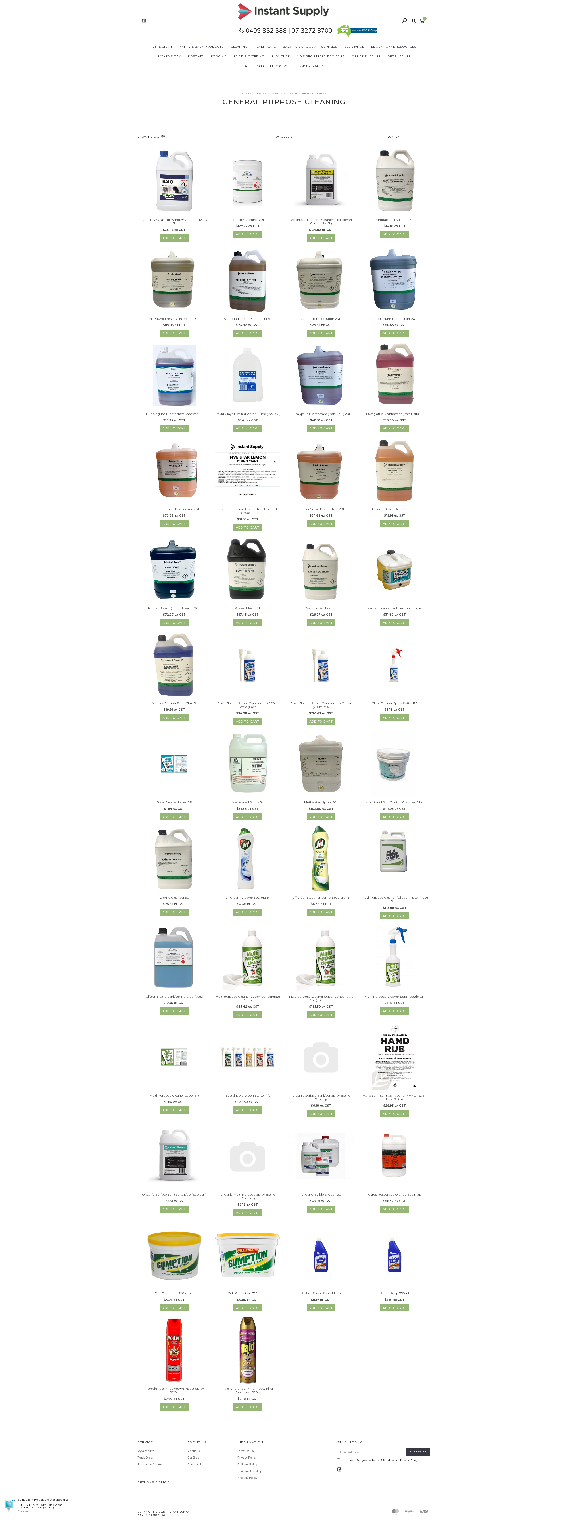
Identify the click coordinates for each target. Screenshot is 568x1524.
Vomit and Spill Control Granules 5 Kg (394, 802)
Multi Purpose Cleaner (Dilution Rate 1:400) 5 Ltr (394, 899)
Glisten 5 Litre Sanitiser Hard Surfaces (174, 997)
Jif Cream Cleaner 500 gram (247, 898)
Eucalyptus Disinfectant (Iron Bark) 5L (394, 414)
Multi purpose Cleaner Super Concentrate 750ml (247, 998)
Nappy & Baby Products (201, 46)
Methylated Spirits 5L (248, 802)
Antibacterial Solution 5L (394, 220)
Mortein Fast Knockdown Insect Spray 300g (174, 1390)
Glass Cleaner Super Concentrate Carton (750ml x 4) (321, 705)
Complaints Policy (249, 1471)
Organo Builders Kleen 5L (321, 1194)
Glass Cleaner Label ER (174, 802)
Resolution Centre (150, 1464)
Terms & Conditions (384, 1460)
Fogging (218, 56)
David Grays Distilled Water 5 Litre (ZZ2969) (247, 414)
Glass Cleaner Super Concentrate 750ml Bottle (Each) (247, 705)
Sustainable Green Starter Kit (248, 1095)
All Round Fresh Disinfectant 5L (248, 319)
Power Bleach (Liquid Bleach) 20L (174, 608)
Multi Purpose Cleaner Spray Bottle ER (394, 997)
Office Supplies (366, 56)
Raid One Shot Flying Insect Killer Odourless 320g (247, 1390)
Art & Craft (162, 46)
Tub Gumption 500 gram (174, 1293)
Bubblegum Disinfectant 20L (394, 319)
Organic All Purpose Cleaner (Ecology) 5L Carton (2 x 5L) (321, 221)
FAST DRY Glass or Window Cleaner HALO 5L (174, 221)
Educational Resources (393, 46)
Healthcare (265, 46)
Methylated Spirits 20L (321, 802)
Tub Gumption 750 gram (248, 1293)
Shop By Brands (311, 66)
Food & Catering (248, 56)
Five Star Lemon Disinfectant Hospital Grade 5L (248, 511)
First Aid (196, 56)
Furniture (280, 56)
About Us (193, 1451)
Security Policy (247, 1477)
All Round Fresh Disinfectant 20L (174, 319)
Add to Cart (174, 238)
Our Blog (193, 1457)
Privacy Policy (246, 1457)
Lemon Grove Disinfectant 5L (394, 509)
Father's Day (169, 56)
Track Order (146, 1457)
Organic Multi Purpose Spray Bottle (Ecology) (247, 1196)
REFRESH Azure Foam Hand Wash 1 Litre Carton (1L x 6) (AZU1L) (41, 1506)
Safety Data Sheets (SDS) (265, 66)
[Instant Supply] (283, 11)
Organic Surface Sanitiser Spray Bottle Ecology (321, 1097)
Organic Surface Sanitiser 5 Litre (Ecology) (174, 1194)
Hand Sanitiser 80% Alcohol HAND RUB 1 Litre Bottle (395, 1097)
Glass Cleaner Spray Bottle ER (395, 703)
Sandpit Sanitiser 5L (321, 608)
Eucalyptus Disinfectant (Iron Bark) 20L (321, 414)
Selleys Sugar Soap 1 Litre (321, 1293)
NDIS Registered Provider (321, 56)
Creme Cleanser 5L (174, 898)
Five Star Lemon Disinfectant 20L (174, 509)
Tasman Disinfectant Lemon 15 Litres (394, 608)
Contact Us (194, 1464)
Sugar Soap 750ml (394, 1293)
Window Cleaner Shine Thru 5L (174, 703)
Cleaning (239, 46)
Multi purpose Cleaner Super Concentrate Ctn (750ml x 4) (321, 998)
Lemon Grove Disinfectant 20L (321, 509)
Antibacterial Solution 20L (321, 319)
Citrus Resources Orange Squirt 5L (394, 1194)
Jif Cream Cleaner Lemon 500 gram (321, 898)
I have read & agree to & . (380, 1460)
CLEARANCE (354, 46)
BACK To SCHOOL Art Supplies (310, 46)
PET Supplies (399, 56)
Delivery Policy (247, 1464)
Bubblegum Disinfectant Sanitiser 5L (174, 414)
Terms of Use (246, 1451)
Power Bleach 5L (248, 608)
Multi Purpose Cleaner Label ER (174, 1095)
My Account (146, 1451)
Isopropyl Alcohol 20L (248, 220)
